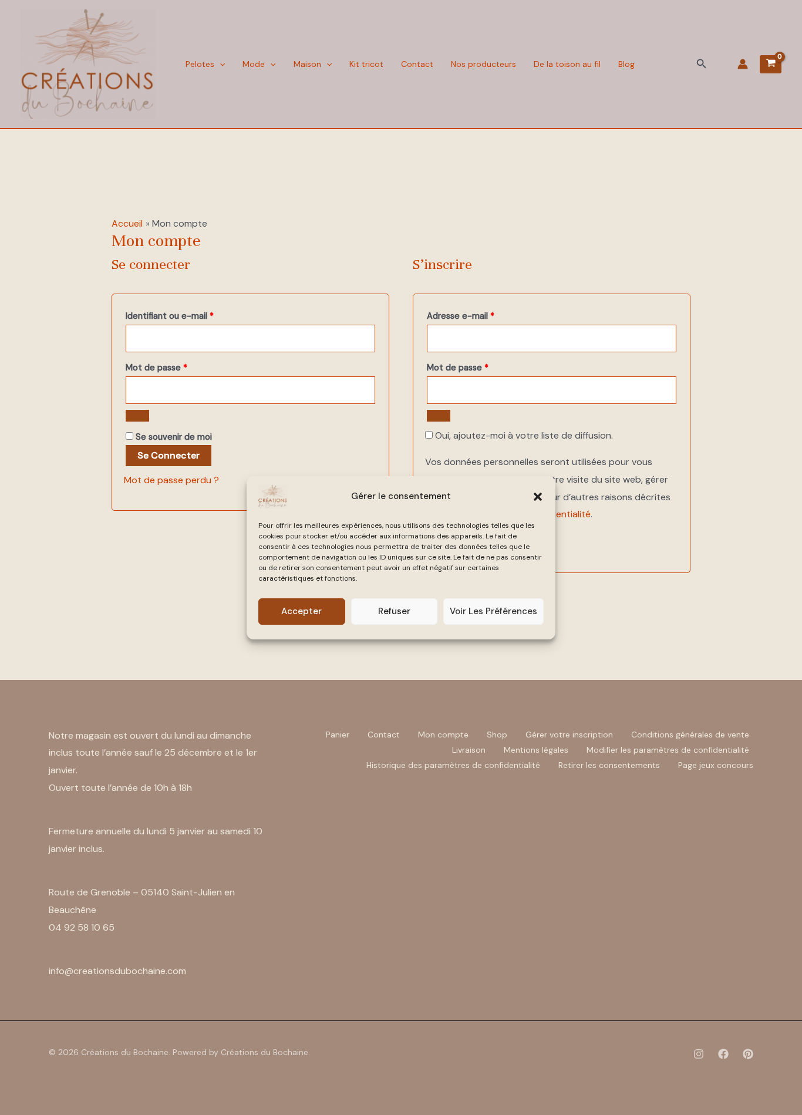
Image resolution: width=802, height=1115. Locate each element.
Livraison (469, 750)
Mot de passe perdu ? (171, 480)
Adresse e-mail (482, 314)
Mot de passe (178, 366)
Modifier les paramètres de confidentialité (668, 750)
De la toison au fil (567, 64)
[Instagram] (698, 1054)
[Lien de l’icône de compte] (742, 64)
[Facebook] (723, 1054)
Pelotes (200, 64)
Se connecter (168, 455)
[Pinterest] (748, 1054)
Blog (626, 64)
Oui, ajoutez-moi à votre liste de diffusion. (523, 435)
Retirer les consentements (609, 765)
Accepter (301, 611)
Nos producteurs (483, 64)
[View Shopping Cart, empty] (770, 64)
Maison (307, 64)
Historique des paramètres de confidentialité (453, 765)
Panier (337, 734)
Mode (253, 64)
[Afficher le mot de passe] (137, 416)
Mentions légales (536, 750)
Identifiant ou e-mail (191, 314)
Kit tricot (366, 64)
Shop (497, 734)
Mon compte (443, 734)
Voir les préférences (493, 611)
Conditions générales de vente (690, 734)
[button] (538, 497)
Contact (417, 64)
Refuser (394, 611)
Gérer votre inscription (569, 734)
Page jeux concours (715, 765)
